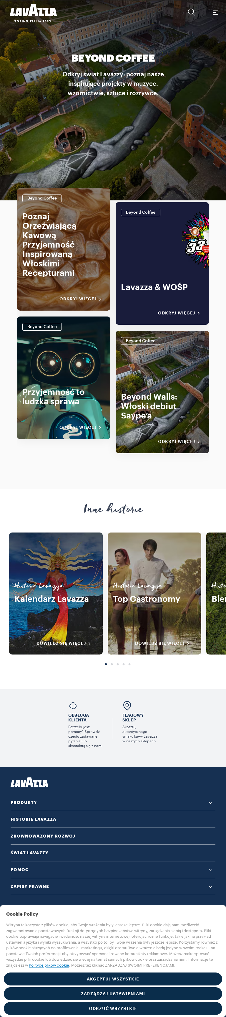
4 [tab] (124, 664)
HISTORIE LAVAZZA (33, 819)
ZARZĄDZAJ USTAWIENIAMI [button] (113, 994)
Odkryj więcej (78, 299)
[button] (191, 12)
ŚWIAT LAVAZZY (30, 853)
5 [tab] (129, 664)
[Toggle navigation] (215, 12)
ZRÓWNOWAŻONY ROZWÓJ (43, 836)
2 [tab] (112, 664)
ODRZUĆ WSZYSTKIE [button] (113, 1008)
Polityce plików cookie (49, 965)
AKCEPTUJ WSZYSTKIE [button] (113, 979)
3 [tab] (118, 664)
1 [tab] (106, 664)
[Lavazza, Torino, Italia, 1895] (30, 13)
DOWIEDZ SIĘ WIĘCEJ (61, 643)
